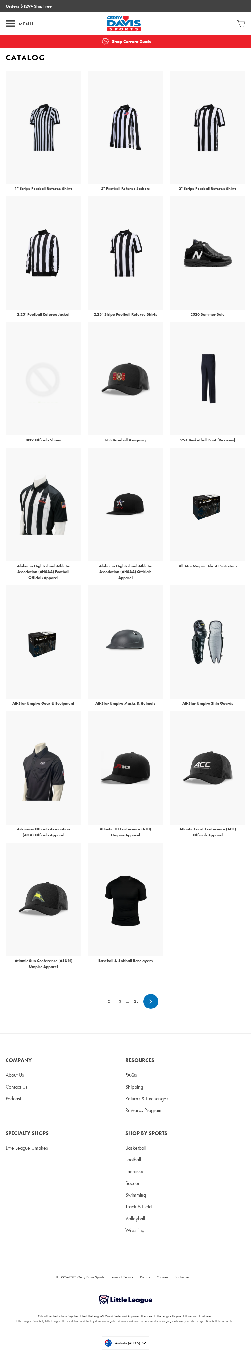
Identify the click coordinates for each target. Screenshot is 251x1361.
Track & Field (139, 1206)
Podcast (13, 1098)
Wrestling (135, 1230)
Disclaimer (182, 1277)
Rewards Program (143, 1110)
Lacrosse (134, 1171)
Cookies (162, 1277)
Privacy (145, 1277)
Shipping (134, 1086)
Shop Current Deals (131, 41)
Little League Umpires (27, 1147)
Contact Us (16, 1086)
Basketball (136, 1147)
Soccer (133, 1183)
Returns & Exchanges (147, 1098)
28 (136, 1001)
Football (133, 1159)
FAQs (131, 1075)
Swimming (136, 1194)
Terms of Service (121, 1277)
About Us (15, 1075)
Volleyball (135, 1218)
